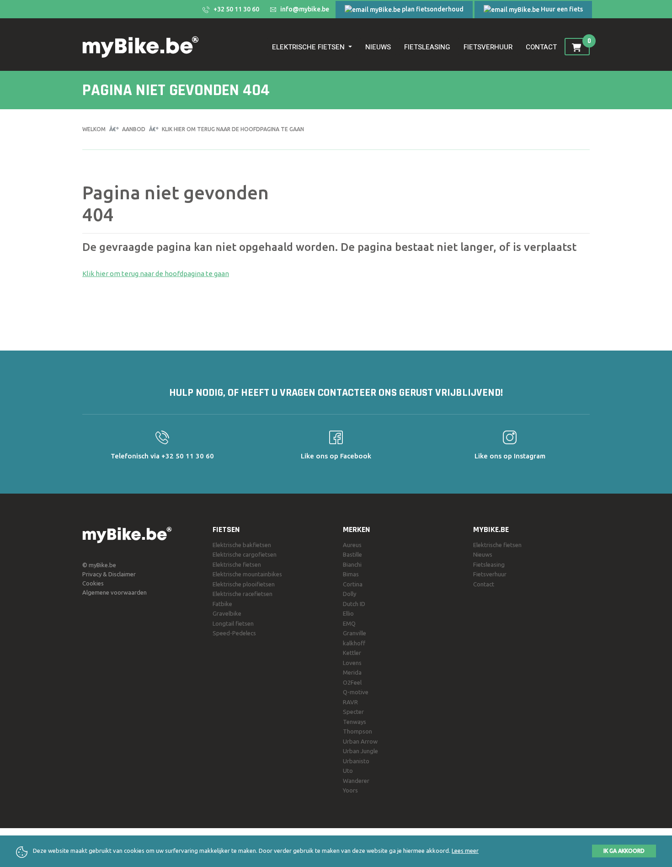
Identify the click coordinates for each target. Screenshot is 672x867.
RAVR (350, 702)
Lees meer (465, 850)
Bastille (352, 554)
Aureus (352, 545)
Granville (354, 633)
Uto (348, 770)
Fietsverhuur (488, 47)
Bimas (351, 574)
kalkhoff (354, 643)
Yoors (350, 790)
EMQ (349, 623)
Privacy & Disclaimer (109, 574)
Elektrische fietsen (237, 564)
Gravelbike (227, 613)
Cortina (353, 584)
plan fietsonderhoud (432, 9)
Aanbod (133, 129)
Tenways (354, 721)
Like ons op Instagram (510, 456)
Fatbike (222, 604)
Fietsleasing (427, 47)
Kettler (352, 652)
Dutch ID (354, 604)
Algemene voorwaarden (114, 592)
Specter (353, 711)
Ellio (348, 613)
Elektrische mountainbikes (247, 574)
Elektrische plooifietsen (244, 584)
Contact (541, 47)
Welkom (94, 129)
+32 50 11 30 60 (235, 9)
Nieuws (378, 47)
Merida (352, 672)
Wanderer (356, 780)
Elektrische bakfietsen (242, 545)
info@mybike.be (304, 9)
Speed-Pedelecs (234, 633)
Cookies (93, 583)
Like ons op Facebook (336, 456)
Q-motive (355, 692)
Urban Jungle (360, 751)
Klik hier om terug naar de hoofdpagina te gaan (233, 129)
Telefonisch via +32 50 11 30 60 (162, 456)
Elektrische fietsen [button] (308, 47)
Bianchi (352, 564)
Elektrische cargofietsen (245, 554)
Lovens (352, 663)
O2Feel (352, 682)
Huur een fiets (561, 9)
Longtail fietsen (233, 623)
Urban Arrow (360, 741)
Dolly (349, 593)
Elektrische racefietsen (242, 593)
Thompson (357, 731)
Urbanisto (356, 761)
